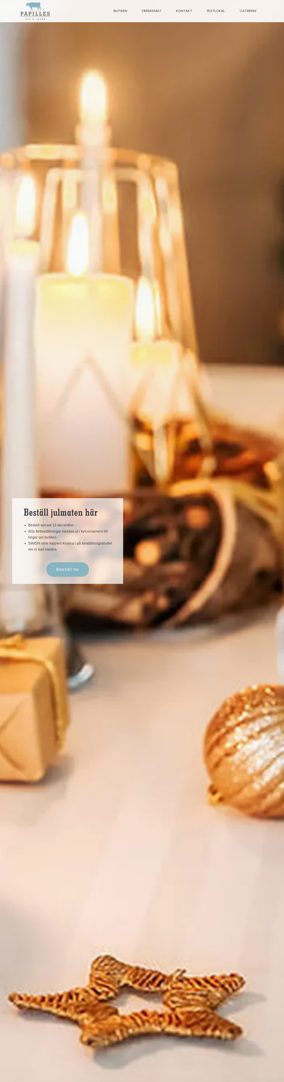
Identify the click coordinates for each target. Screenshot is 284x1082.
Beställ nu (67, 569)
